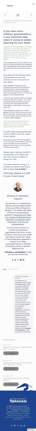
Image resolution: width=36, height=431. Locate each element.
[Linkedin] (15, 260)
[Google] (23, 260)
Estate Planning (20, 215)
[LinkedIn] (21, 425)
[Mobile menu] (33, 4)
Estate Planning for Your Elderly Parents (16, 379)
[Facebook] (13, 260)
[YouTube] (18, 425)
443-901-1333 (25, 411)
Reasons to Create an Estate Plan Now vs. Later (17, 348)
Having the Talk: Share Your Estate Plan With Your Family (17, 364)
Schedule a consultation (15, 252)
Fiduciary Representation (22, 302)
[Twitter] (18, 260)
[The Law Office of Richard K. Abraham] (10, 5)
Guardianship (20, 220)
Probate (12, 217)
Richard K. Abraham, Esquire (22, 20)
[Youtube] (21, 260)
